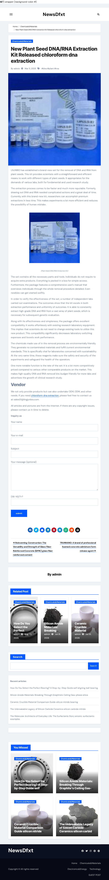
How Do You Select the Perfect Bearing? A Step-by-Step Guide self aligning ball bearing (54, 688)
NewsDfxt (54, 14)
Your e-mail (17, 435)
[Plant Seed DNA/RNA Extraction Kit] (54, 239)
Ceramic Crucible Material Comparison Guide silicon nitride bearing (44, 702)
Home (74, 863)
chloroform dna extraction (45, 395)
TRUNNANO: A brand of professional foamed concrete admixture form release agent (78, 546)
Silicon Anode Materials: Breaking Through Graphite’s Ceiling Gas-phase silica (49, 695)
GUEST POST (95, 875)
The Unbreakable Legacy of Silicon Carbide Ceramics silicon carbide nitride (48, 709)
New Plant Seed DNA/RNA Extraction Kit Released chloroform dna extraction (54, 55)
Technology (95, 869)
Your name (16, 421)
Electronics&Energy (77, 869)
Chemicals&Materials (22, 41)
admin (57, 574)
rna (57, 68)
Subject (15, 448)
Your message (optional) (23, 461)
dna (45, 68)
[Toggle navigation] (11, 14)
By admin (15, 68)
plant (51, 68)
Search (18, 656)
